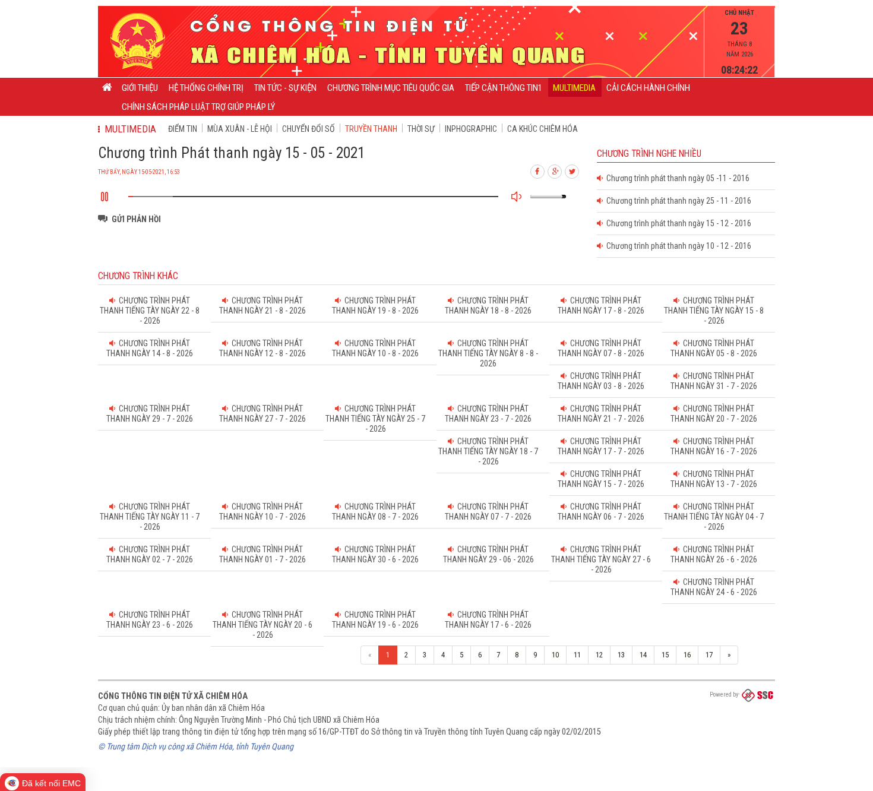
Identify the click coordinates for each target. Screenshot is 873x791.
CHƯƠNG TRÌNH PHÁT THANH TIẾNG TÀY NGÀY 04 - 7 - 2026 (714, 516)
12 (599, 654)
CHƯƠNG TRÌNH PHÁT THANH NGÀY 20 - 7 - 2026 (713, 413)
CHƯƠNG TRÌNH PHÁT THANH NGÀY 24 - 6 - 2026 (713, 587)
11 (577, 654)
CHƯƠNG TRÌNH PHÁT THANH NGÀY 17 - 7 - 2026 (601, 446)
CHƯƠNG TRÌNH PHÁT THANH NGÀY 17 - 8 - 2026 (601, 305)
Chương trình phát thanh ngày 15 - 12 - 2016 (677, 223)
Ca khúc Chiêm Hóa (542, 129)
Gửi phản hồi (136, 219)
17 (709, 654)
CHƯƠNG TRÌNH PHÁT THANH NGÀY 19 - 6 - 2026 (375, 619)
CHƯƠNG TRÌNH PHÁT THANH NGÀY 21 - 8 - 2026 (262, 305)
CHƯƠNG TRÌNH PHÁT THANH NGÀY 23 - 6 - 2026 (149, 619)
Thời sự (421, 129)
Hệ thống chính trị (206, 88)
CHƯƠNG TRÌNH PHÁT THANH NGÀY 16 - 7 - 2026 (713, 446)
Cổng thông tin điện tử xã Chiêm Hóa (173, 696)
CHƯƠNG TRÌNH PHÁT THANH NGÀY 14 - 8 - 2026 (149, 348)
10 (555, 654)
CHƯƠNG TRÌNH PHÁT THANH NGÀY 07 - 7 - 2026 (488, 511)
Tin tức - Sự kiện (285, 88)
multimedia (574, 88)
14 (643, 654)
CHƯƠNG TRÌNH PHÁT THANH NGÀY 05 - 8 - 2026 (713, 348)
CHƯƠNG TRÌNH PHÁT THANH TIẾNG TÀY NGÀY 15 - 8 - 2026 (714, 310)
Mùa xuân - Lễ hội (239, 129)
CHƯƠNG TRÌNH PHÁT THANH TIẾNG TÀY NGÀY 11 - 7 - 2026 (150, 516)
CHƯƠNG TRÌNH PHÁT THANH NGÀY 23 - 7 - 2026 (488, 413)
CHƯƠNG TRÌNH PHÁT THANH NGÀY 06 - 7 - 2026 (601, 511)
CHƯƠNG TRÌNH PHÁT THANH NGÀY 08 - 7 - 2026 (375, 511)
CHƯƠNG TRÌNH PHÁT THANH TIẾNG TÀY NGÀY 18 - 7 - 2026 (488, 451)
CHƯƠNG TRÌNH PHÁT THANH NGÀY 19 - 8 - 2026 (375, 305)
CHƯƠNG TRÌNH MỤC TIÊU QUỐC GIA (390, 88)
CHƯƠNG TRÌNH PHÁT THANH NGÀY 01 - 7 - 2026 (262, 554)
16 (687, 654)
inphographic (471, 129)
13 (621, 654)
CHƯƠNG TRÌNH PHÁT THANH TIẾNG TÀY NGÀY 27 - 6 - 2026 (601, 559)
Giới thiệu (140, 88)
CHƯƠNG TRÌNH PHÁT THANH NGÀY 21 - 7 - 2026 (601, 413)
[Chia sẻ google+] (555, 170)
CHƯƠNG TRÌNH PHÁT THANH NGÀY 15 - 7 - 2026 (601, 479)
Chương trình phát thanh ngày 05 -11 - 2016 (676, 178)
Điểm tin (182, 129)
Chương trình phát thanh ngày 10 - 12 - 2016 (677, 246)
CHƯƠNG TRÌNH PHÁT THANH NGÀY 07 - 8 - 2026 (601, 348)
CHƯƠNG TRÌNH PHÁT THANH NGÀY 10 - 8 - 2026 (375, 348)
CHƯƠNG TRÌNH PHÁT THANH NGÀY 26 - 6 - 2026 (713, 554)
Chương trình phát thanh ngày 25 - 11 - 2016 (677, 200)
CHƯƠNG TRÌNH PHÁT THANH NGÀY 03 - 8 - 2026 (601, 381)
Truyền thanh (371, 129)
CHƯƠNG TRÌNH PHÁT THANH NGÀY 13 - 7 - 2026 (713, 479)
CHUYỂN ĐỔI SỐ (308, 129)
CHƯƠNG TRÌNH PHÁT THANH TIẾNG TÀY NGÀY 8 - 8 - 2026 (488, 353)
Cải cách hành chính (648, 88)
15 (665, 654)
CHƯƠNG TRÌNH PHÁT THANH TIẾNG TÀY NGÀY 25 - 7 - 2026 (375, 419)
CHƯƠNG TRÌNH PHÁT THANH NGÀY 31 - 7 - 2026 (713, 381)
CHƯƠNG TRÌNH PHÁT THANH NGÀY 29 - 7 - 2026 (149, 413)
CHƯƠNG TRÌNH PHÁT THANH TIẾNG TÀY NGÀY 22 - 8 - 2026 (150, 310)
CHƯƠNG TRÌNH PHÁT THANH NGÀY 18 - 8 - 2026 (488, 305)
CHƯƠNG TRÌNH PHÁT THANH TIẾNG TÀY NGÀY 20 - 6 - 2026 (262, 625)
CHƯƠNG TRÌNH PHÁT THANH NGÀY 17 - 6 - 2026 (488, 619)
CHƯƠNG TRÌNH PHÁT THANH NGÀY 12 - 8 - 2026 (262, 348)
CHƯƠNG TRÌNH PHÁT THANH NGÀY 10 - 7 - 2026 (262, 511)
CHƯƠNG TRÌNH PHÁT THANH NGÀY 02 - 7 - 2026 (149, 554)
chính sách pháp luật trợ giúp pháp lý (198, 107)
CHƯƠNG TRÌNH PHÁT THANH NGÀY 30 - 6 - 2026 (375, 554)
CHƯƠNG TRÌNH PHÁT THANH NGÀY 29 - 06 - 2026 (488, 554)
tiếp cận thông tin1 (503, 88)
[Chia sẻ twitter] (572, 170)
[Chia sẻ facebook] (538, 170)
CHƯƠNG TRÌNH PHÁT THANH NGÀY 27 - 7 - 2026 (262, 413)
